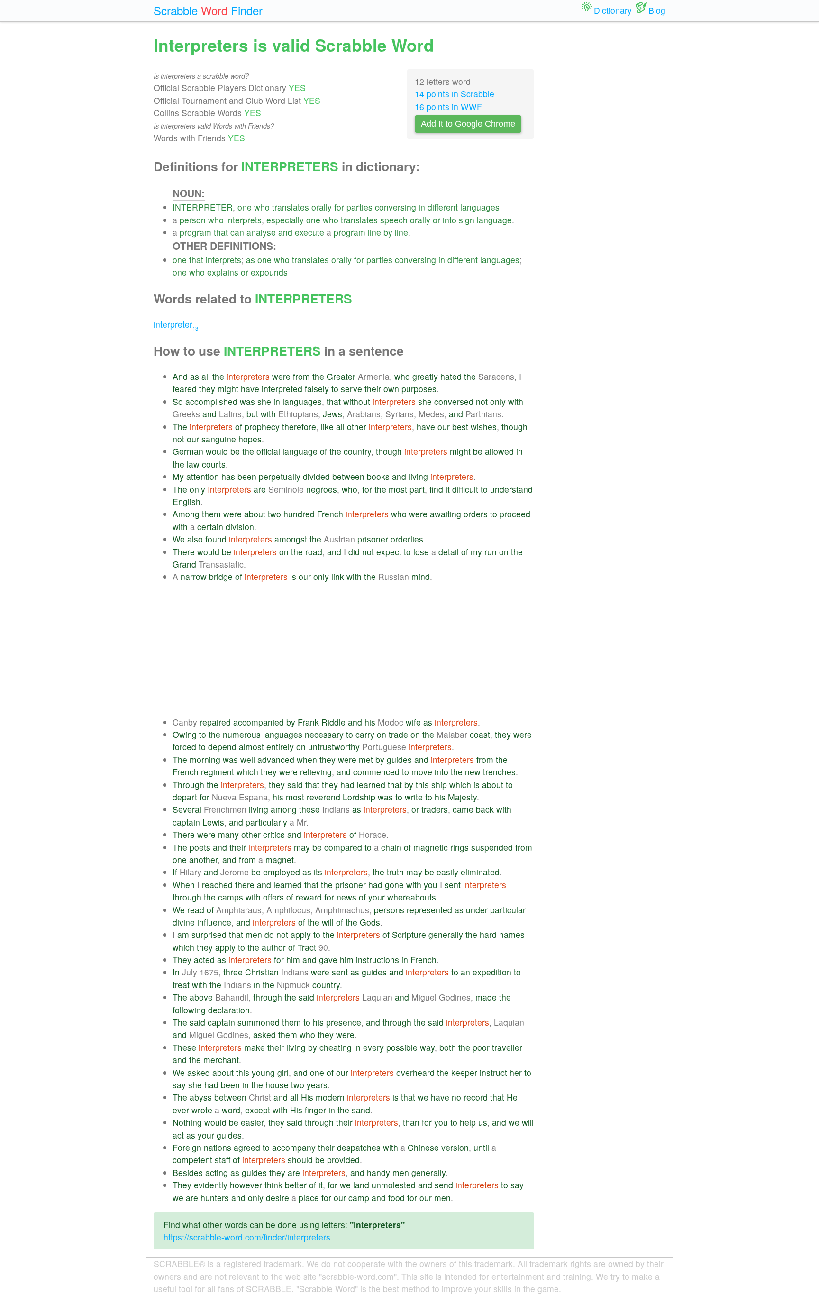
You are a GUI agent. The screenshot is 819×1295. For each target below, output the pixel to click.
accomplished (211, 401)
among (284, 809)
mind (420, 576)
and (285, 232)
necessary (324, 734)
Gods (370, 922)
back (485, 809)
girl (283, 1072)
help (468, 1122)
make (254, 1047)
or (436, 220)
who (262, 207)
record (476, 1097)
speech (394, 220)
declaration (229, 1010)
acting (216, 1172)
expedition (492, 972)
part (417, 489)
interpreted (282, 389)
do (269, 934)
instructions (377, 959)
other (356, 426)
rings (459, 847)
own (391, 389)
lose (421, 552)
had (347, 784)
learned (371, 784)
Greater (341, 376)
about (254, 514)
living (418, 476)
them (211, 514)
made (486, 997)
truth (395, 872)
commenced (376, 772)
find (436, 489)
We (179, 539)
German (188, 451)
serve (351, 389)
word (231, 1110)
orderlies (407, 539)
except (257, 1110)
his (369, 722)
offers (273, 897)
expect (388, 552)
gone (394, 885)
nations (217, 1147)
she (264, 401)
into (449, 220)
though (514, 426)
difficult (465, 489)
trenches (499, 772)
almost (251, 747)
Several (187, 809)
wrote (201, 1110)
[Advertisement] (353, 649)
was (247, 401)
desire (277, 1197)
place (309, 1197)
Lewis (213, 822)
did (354, 552)
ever (181, 1110)
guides (399, 759)
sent (453, 885)
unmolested (394, 1185)
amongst (290, 539)
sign (466, 220)
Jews (332, 414)
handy (378, 1172)
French (330, 514)
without (356, 401)
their (372, 389)
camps (230, 897)
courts (214, 464)
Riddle (333, 722)
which (247, 772)
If (175, 872)
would (217, 451)
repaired (215, 722)
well (247, 759)
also (195, 539)
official (268, 451)
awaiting (445, 514)
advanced (275, 759)
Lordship (359, 797)
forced (184, 747)
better (296, 1185)
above (201, 997)
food (396, 1197)
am (183, 934)
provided (343, 1160)
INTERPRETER (203, 207)
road (313, 552)
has (228, 476)
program (195, 232)
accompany (294, 1147)
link (337, 576)
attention (202, 476)
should (300, 1160)
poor (481, 1047)
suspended (492, 847)
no (456, 1097)
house (277, 1085)
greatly (425, 376)
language (494, 220)
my (476, 552)
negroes (321, 489)
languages (480, 207)
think (273, 1185)
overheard (415, 1072)
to (334, 389)
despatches (359, 1147)
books (378, 476)
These (184, 1047)
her (516, 1072)
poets (200, 847)
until (481, 1147)
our (443, 426)
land (361, 1185)
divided (316, 476)
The (180, 426)
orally (321, 207)
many (228, 834)
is (293, 576)
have (250, 389)
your (376, 897)
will (328, 922)
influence (214, 922)
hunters (214, 1197)
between (348, 476)
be (235, 451)
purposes (419, 389)
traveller (507, 1047)
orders (476, 514)
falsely (317, 389)
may (302, 847)
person (193, 220)
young (263, 1072)
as (250, 260)
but (252, 414)
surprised (209, 934)
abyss (201, 1097)
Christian (262, 972)
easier (252, 1122)
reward (309, 897)
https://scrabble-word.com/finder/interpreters (247, 1237)
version (455, 1147)
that (221, 232)
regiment (217, 772)
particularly (266, 822)
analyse (261, 232)
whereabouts (411, 897)
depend (222, 747)
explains (222, 272)
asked (264, 1034)
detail (448, 552)
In (176, 972)
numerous (242, 734)
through (187, 897)
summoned (258, 1022)
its (318, 872)
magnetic (430, 847)
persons (389, 910)
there (245, 885)
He (512, 1097)
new (473, 772)
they (207, 389)
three (233, 972)
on (284, 552)
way (427, 1047)
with (515, 401)
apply (301, 934)
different (443, 207)
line (374, 232)
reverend (323, 797)
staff (222, 1160)
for (339, 207)
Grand (184, 564)
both (447, 1047)
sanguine (218, 439)
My (178, 476)
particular (508, 910)
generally (445, 934)
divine (184, 922)
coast (480, 734)
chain (391, 847)
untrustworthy (334, 747)
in (422, 207)
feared (185, 389)
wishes (484, 426)
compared (343, 847)
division (240, 527)
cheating (335, 1047)
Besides (188, 1172)
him (293, 959)
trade (398, 734)
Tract (307, 947)
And (180, 376)
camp (358, 1197)
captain (186, 822)
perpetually (279, 476)
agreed (247, 1147)
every (373, 1047)
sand (361, 1110)
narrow (194, 576)
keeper (464, 1072)
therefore (299, 426)
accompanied (258, 722)
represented (429, 910)
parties (359, 207)
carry (364, 734)
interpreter (176, 324)
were (281, 376)
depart (185, 797)
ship (439, 784)
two (274, 514)
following (189, 1010)
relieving (316, 772)
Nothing (187, 1122)
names (512, 934)
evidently (211, 1185)
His (307, 1097)
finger (315, 1110)
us (482, 1122)
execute (309, 232)
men (254, 934)
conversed (453, 401)
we (423, 1097)
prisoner (372, 539)
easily (447, 872)
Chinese (423, 1147)
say (179, 1085)
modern (330, 1097)
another (203, 859)
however (246, 1185)
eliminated (480, 872)
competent (192, 1160)
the (218, 376)
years (317, 1085)
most (398, 489)
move (421, 772)
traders (434, 809)
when (307, 759)
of (238, 426)
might (228, 389)
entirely (280, 747)
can (237, 232)
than (411, 1122)
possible (402, 1047)
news (346, 897)
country (357, 451)
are (260, 489)
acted (204, 959)
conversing (395, 207)
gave (328, 959)
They (182, 959)
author (274, 947)
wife (413, 722)
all (205, 376)
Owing (185, 734)
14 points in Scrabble (454, 94)
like (327, 426)
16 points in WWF (448, 106)
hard (488, 934)
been (246, 476)
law (193, 464)
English (186, 501)
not (482, 401)
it (448, 489)
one (244, 207)
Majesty (462, 797)
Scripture (409, 934)
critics (274, 834)
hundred (299, 514)
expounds (269, 272)
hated (451, 376)
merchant (221, 1059)
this (422, 784)
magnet (279, 859)
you (430, 885)
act (178, 1135)
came (463, 809)
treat (181, 985)
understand (511, 489)
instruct (493, 1072)
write (414, 797)
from (301, 376)
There (184, 552)
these (309, 809)
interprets (244, 220)
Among (186, 514)
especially (285, 220)
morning (205, 759)
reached (217, 885)
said (295, 784)
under (477, 910)
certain (210, 527)
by (387, 232)
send (444, 1185)
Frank (308, 722)
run (490, 552)
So (178, 401)
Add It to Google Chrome (468, 124)
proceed (515, 514)
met (366, 759)
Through (188, 784)
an (465, 972)
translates (290, 207)
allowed (499, 451)
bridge (221, 576)
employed (281, 872)
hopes (250, 439)
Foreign (187, 1147)
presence (343, 1022)
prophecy (262, 426)
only (498, 401)
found (216, 539)
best (460, 426)
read (195, 910)
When (184, 885)
